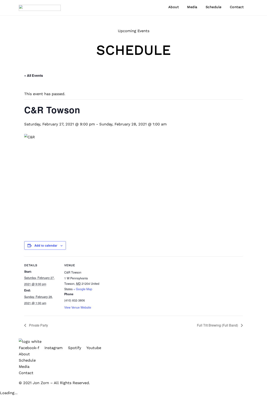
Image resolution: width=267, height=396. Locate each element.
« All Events (33, 75)
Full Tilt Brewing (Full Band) (218, 325)
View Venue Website (77, 307)
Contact (237, 7)
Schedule (214, 7)
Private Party (38, 325)
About (173, 7)
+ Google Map (82, 289)
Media (192, 7)
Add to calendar (45, 245)
